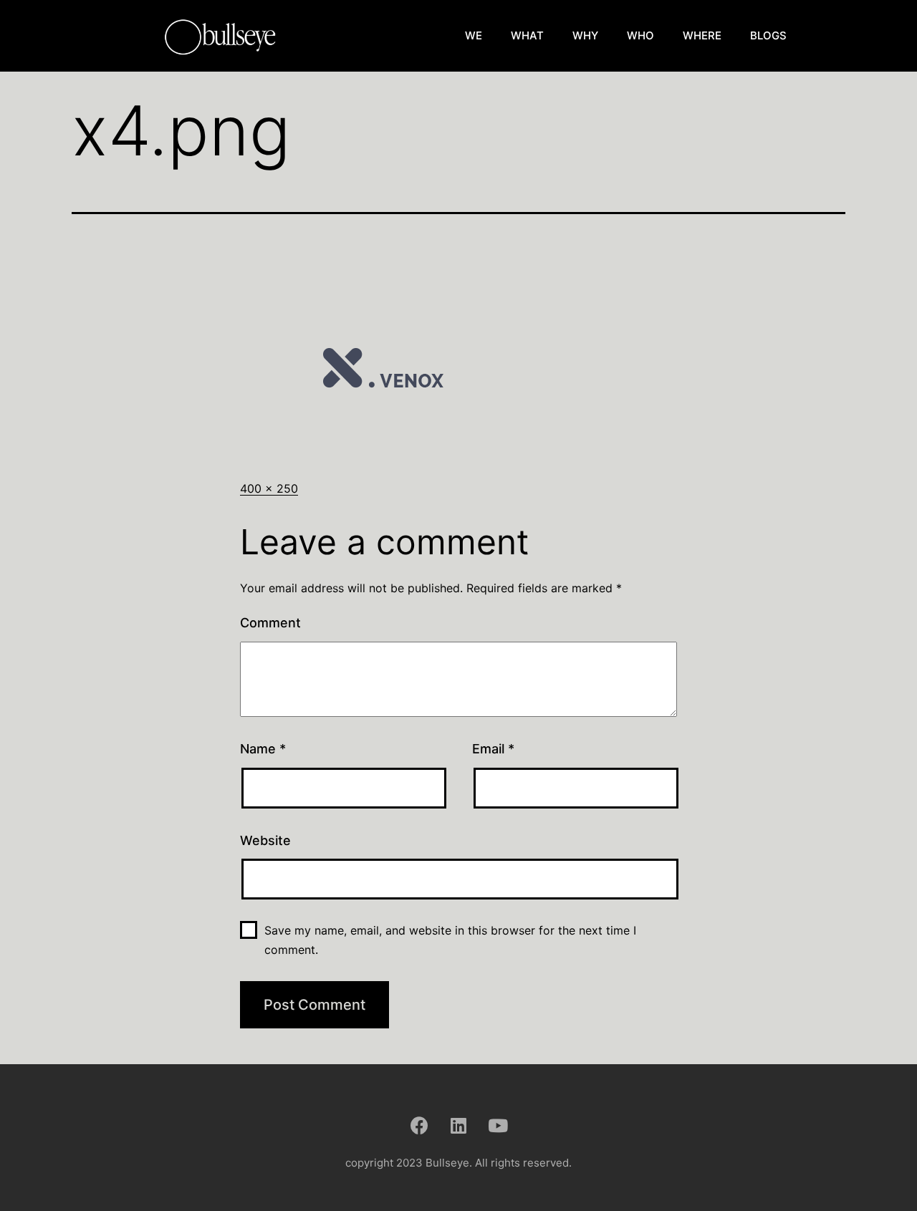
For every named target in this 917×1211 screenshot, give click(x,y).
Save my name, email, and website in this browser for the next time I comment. (450, 940)
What (527, 35)
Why (585, 35)
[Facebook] (419, 1125)
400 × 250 (269, 488)
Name (263, 748)
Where (702, 35)
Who (640, 35)
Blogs (768, 35)
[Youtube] (498, 1125)
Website (265, 840)
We (473, 35)
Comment (270, 622)
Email (493, 748)
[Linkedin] (458, 1125)
